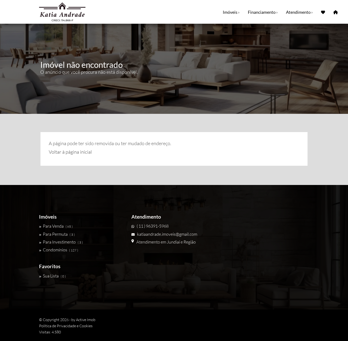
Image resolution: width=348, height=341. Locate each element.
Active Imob (85, 319)
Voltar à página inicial (70, 152)
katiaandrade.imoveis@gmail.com (167, 234)
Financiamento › (263, 12)
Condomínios (60, 249)
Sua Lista (54, 275)
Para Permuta (59, 234)
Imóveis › (231, 12)
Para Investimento (63, 241)
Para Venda (58, 226)
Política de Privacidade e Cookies (66, 325)
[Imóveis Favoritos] (323, 12)
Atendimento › (299, 12)
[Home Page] (335, 12)
